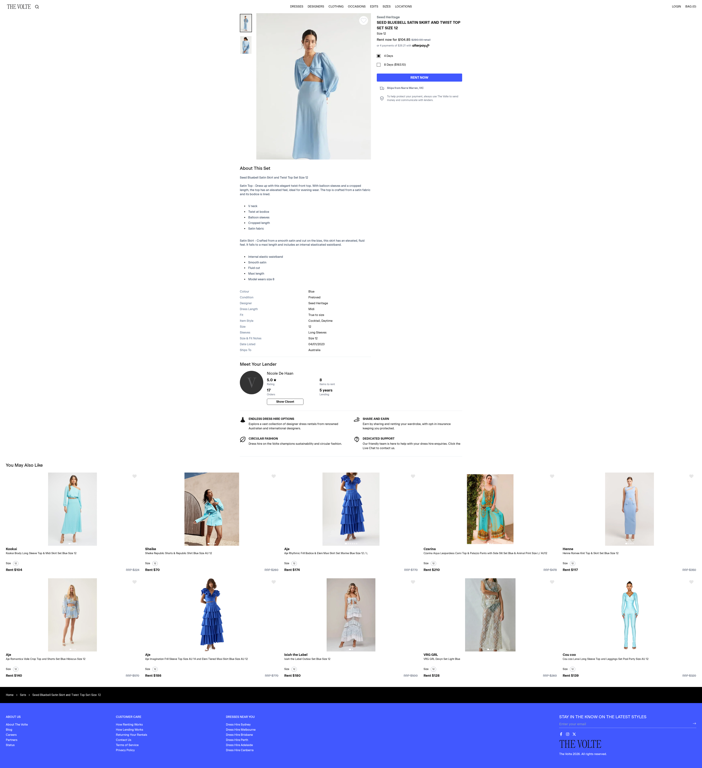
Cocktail (314, 321)
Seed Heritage (388, 17)
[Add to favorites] (134, 476)
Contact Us (123, 740)
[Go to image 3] (74, 543)
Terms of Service (127, 745)
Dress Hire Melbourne (241, 729)
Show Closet (285, 401)
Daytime (327, 321)
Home (10, 695)
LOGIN (676, 6)
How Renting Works (129, 724)
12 (309, 326)
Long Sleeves (317, 332)
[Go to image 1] (69, 543)
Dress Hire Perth (237, 740)
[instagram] (567, 734)
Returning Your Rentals (131, 735)
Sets (23, 695)
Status (10, 745)
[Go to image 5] (354, 543)
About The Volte (17, 724)
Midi (311, 309)
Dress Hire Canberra (240, 750)
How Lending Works (129, 729)
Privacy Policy (125, 750)
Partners (11, 740)
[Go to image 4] (76, 543)
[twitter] (574, 734)
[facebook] (561, 734)
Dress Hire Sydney (238, 724)
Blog (9, 729)
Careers (11, 735)
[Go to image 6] (356, 543)
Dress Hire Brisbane (239, 735)
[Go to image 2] (72, 543)
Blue (311, 291)
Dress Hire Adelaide (239, 745)
